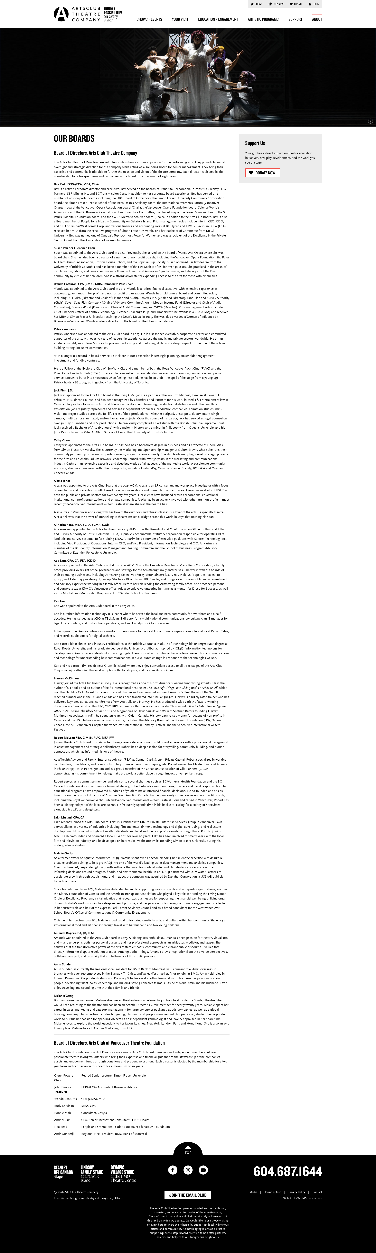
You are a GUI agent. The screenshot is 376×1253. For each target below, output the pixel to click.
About (317, 19)
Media (253, 1192)
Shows (258, 4)
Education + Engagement (218, 19)
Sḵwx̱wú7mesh (158, 1216)
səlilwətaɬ (180, 1216)
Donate (298, 4)
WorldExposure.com (309, 1198)
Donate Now (265, 172)
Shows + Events (149, 19)
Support (295, 19)
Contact (317, 1192)
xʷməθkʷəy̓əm (212, 1212)
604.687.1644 (288, 1170)
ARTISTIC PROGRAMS (263, 19)
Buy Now (278, 4)
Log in (315, 4)
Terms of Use (273, 1192)
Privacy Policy (296, 1192)
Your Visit (180, 19)
